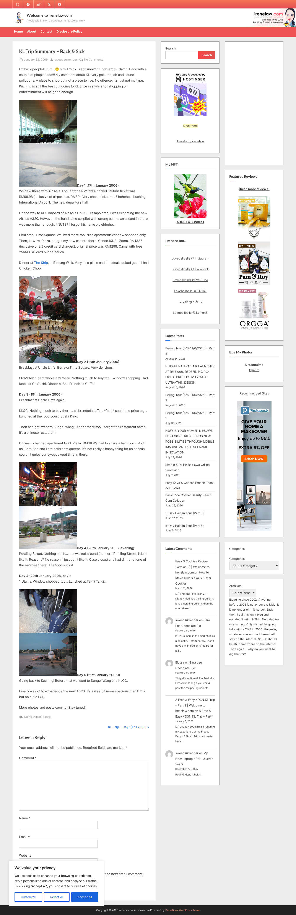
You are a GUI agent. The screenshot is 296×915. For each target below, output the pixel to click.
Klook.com (190, 126)
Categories (237, 558)
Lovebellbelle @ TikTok (190, 291)
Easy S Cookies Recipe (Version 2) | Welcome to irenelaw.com (192, 566)
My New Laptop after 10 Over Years (194, 758)
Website (25, 855)
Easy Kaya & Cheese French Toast (189, 483)
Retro (47, 716)
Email (24, 837)
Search (170, 48)
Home (18, 31)
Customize (28, 897)
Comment (28, 758)
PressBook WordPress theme (182, 910)
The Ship (41, 263)
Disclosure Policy (69, 31)
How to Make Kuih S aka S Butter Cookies (193, 577)
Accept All (85, 897)
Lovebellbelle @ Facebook (190, 269)
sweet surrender (65, 59)
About (31, 31)
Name (25, 818)
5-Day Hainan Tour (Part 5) (184, 525)
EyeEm (254, 370)
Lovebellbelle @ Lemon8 (190, 312)
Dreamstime (254, 364)
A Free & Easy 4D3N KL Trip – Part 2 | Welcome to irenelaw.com (195, 705)
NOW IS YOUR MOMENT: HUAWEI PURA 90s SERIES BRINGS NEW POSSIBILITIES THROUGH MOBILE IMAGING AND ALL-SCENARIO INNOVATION (189, 441)
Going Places (33, 716)
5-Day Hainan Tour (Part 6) (184, 513)
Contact (46, 31)
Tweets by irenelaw (190, 141)
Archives (235, 586)
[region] (56, 883)
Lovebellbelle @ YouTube (190, 280)
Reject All (56, 897)
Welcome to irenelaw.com (49, 15)
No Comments (93, 60)
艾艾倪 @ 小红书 (190, 302)
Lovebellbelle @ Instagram (190, 258)
